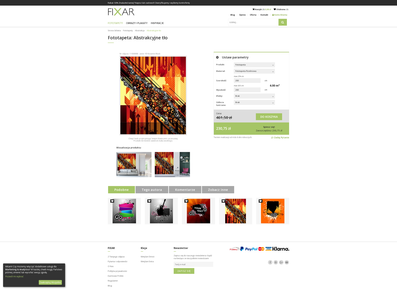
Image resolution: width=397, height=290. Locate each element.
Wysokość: (221, 89)
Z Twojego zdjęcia (116, 256)
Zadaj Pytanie (281, 137)
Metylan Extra (147, 261)
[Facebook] (270, 262)
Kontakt (264, 14)
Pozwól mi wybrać (14, 276)
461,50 (222, 117)
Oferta (253, 14)
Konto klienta (280, 14)
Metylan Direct (147, 256)
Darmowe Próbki (115, 275)
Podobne (121, 190)
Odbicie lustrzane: (221, 103)
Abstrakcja (140, 30)
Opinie (242, 14)
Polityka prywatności (117, 271)
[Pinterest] (275, 262)
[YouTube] (286, 262)
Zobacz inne (218, 190)
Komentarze (185, 190)
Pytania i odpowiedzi (117, 261)
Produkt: (220, 64)
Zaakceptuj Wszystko (50, 282)
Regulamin (113, 280)
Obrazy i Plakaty (136, 23)
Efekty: (219, 95)
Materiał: (220, 71)
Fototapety (115, 23)
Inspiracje (157, 23)
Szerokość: (221, 80)
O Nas (111, 266)
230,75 (221, 128)
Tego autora (152, 190)
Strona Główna (114, 30)
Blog (232, 14)
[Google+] (281, 262)
